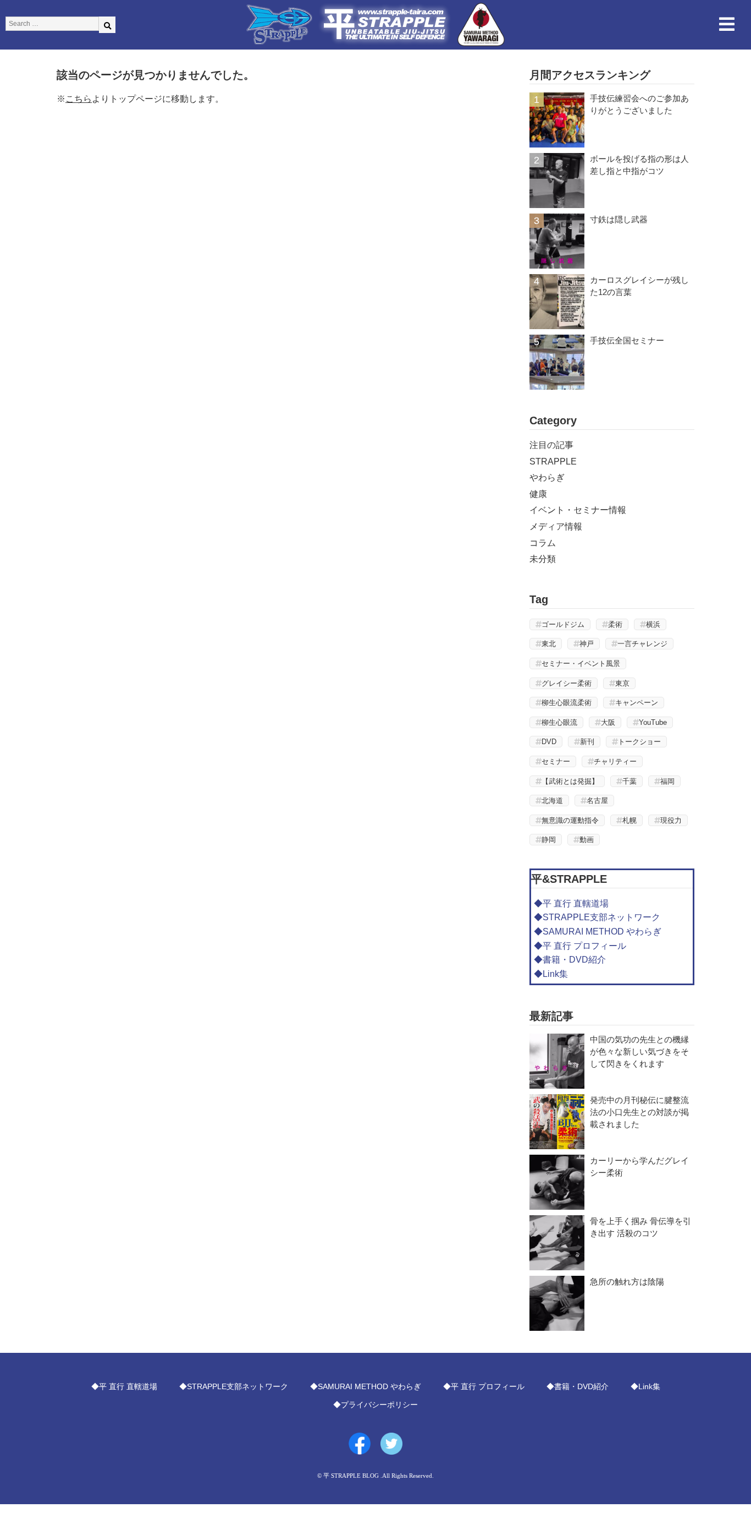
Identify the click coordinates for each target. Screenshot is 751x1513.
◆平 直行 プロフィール (580, 946)
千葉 (629, 781)
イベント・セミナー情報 (577, 510)
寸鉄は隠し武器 (619, 219)
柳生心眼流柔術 (567, 702)
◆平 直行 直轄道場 (571, 903)
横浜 (653, 624)
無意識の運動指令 (570, 820)
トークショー (639, 742)
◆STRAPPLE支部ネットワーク (597, 917)
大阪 (608, 722)
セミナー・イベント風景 (581, 663)
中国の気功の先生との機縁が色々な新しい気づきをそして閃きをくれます (639, 1051)
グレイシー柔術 (567, 683)
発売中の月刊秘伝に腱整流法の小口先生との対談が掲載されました (639, 1111)
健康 (538, 494)
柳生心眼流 (559, 722)
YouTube (653, 722)
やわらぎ (547, 477)
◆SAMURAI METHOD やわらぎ (597, 931)
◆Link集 (551, 974)
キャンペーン (636, 702)
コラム (542, 543)
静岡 (549, 839)
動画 (586, 839)
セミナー (556, 761)
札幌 (629, 820)
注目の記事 (551, 445)
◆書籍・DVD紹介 (570, 959)
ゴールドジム (563, 624)
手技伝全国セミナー (627, 340)
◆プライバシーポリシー (375, 1404)
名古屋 (597, 800)
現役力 (671, 820)
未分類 (542, 559)
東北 (549, 644)
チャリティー (615, 761)
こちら (78, 98)
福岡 (667, 781)
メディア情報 (555, 526)
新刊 (587, 742)
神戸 (586, 644)
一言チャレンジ (642, 644)
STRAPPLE (553, 461)
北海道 (552, 800)
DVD (549, 742)
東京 (622, 683)
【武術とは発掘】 (570, 781)
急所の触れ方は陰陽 (627, 1281)
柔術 (615, 624)
